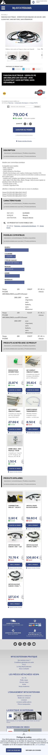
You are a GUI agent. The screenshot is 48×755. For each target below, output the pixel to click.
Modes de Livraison (24, 698)
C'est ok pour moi (13, 750)
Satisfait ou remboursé (24, 696)
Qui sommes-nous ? (24, 660)
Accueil (4, 14)
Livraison (24, 700)
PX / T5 (24, 678)
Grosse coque (24, 682)
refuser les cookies (33, 750)
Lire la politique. (40, 744)
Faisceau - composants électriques (18, 103)
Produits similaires (30, 156)
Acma (24, 684)
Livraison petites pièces (24, 702)
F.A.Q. (24, 664)
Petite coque (24, 680)
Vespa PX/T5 (34, 103)
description (7, 153)
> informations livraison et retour (24, 135)
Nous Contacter (24, 669)
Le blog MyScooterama (24, 666)
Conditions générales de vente (24, 662)
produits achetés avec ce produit (13, 156)
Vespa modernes (24, 686)
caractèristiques (17, 153)
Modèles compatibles (29, 153)
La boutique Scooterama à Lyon (24, 716)
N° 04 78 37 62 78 (33, 634)
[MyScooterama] (22, 8)
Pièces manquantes (24, 704)
